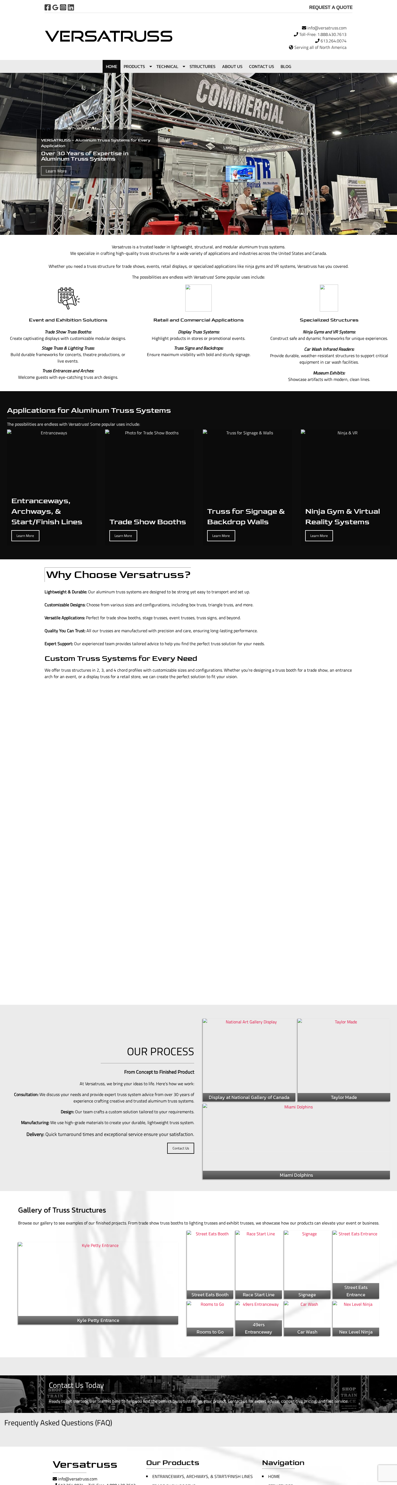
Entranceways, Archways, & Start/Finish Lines (46, 511)
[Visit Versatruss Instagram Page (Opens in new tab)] (63, 7)
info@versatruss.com (326, 28)
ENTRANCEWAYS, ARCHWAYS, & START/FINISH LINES (202, 1476)
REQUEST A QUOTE (330, 7)
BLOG (286, 66)
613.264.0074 (333, 41)
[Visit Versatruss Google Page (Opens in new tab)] (55, 7)
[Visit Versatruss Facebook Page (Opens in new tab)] (48, 7)
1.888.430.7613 (331, 34)
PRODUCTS (134, 66)
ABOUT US (232, 66)
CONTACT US (261, 66)
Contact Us (181, 1148)
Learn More (56, 171)
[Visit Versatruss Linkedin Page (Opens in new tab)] (71, 7)
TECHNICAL (167, 66)
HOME (111, 66)
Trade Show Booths (147, 521)
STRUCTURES (203, 66)
